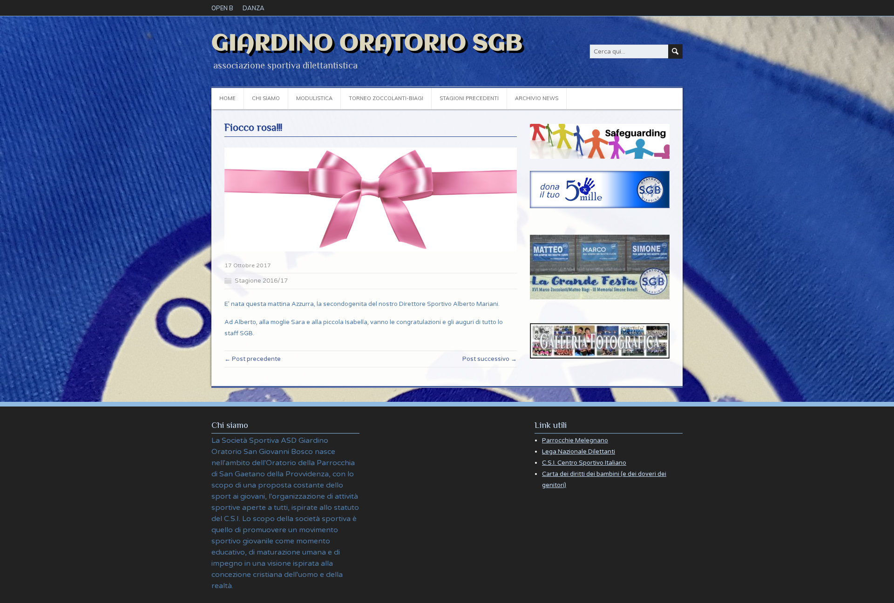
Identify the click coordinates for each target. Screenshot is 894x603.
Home (227, 98)
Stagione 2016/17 (261, 281)
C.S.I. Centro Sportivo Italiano (584, 463)
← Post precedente (252, 359)
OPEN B (222, 8)
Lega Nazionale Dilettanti (578, 451)
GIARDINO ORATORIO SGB (366, 44)
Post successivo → (489, 359)
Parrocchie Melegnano (575, 440)
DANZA (253, 8)
